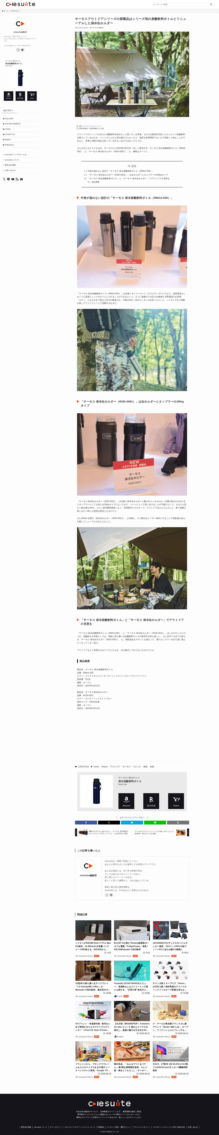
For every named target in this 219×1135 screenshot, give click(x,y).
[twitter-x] (106, 895)
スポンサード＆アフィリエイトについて (79, 1127)
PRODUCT (9, 145)
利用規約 (101, 1127)
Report (104, 767)
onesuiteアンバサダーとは (15, 155)
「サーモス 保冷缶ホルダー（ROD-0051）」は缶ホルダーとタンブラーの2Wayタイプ (128, 175)
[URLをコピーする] (178, 822)
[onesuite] (40, 4)
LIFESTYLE (83, 767)
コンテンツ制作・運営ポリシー (119, 1127)
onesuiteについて (12, 160)
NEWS (8, 139)
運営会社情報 (10, 165)
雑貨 (146, 767)
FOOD (8, 129)
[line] (8, 179)
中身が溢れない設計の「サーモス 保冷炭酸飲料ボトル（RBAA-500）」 (121, 171)
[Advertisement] (106, 737)
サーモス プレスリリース (92, 126)
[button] (86, 822)
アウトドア (115, 767)
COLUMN (9, 118)
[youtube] (111, 895)
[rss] (17, 179)
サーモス (126, 767)
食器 (152, 767)
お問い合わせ (10, 170)
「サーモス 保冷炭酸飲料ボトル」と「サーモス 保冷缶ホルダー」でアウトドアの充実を (129, 178)
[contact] (21, 179)
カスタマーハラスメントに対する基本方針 (169, 1127)
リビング (137, 767)
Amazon (126, 801)
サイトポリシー (56, 1127)
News (96, 767)
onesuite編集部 (88, 875)
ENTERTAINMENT (13, 124)
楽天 (151, 801)
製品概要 (95, 182)
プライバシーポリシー (141, 1127)
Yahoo (176, 801)
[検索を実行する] (211, 4)
